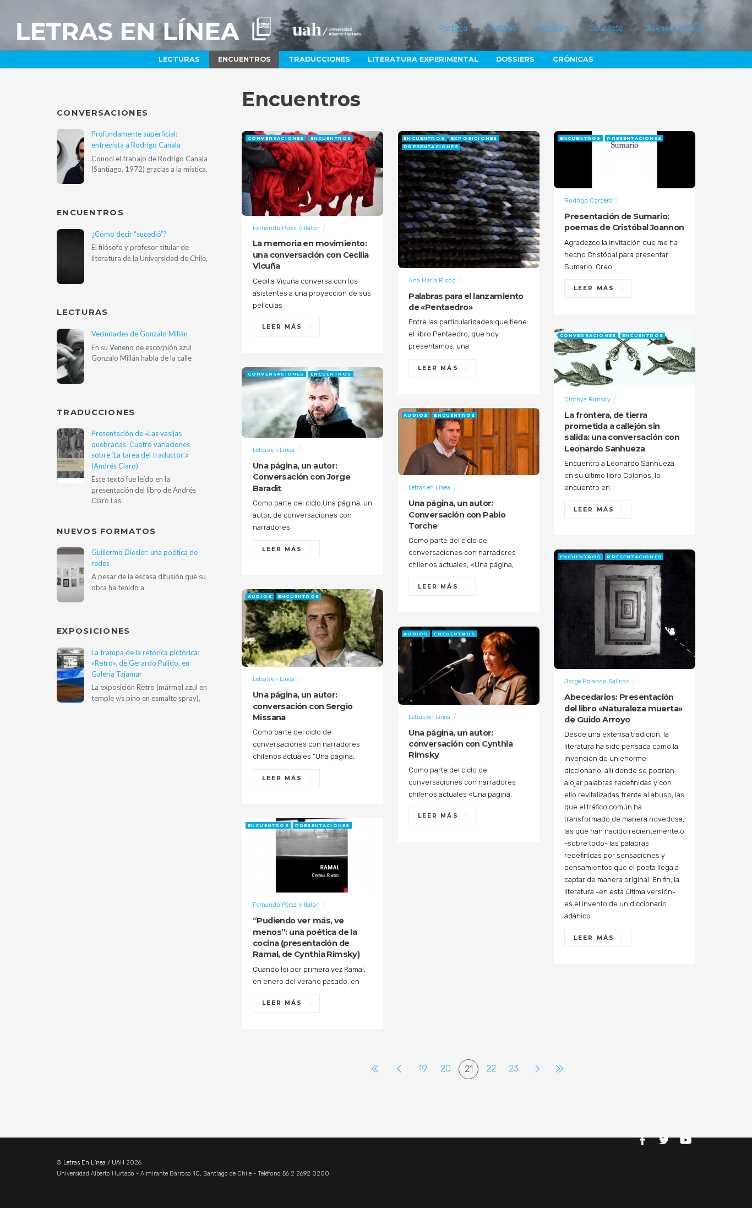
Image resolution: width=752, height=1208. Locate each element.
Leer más (282, 326)
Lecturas (179, 59)
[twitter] (665, 1138)
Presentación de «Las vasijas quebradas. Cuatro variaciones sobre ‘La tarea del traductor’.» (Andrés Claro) (140, 449)
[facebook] (644, 1138)
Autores (502, 28)
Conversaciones (276, 138)
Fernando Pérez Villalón (286, 228)
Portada (452, 28)
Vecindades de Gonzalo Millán (139, 333)
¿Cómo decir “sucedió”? (129, 234)
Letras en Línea (274, 450)
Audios (416, 415)
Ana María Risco (432, 280)
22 (491, 1068)
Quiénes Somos (673, 28)
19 (422, 1068)
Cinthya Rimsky (587, 399)
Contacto (606, 28)
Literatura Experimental (423, 59)
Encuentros (244, 59)
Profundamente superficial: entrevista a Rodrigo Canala (136, 139)
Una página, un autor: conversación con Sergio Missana (303, 706)
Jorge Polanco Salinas (596, 681)
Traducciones (319, 59)
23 (514, 1068)
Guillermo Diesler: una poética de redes (144, 557)
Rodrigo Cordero (588, 200)
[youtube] (686, 1138)
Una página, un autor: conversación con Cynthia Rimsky (460, 744)
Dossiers (515, 59)
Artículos (553, 28)
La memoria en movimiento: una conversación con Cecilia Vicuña (311, 254)
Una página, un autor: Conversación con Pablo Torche (456, 514)
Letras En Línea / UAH (93, 1162)
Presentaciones (431, 146)
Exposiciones (474, 138)
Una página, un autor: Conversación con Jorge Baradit (301, 477)
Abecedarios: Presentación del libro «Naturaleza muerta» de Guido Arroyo (623, 708)
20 (445, 1068)
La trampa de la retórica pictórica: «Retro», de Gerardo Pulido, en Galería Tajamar (145, 663)
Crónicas (573, 59)
